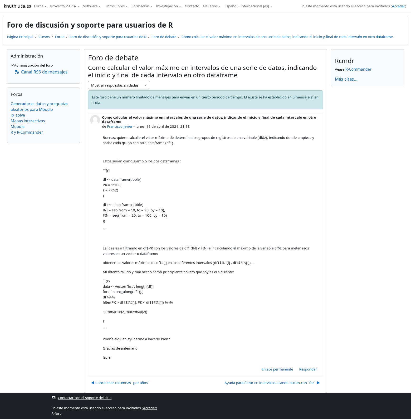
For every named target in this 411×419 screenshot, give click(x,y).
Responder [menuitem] (308, 369)
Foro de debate (164, 36)
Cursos (44, 36)
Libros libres (114, 6)
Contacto (192, 6)
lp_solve (18, 115)
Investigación (167, 6)
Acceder (398, 6)
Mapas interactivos (28, 120)
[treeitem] (43, 69)
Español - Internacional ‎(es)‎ (247, 6)
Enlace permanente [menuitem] (277, 369)
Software (90, 6)
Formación (140, 6)
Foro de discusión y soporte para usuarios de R (107, 36)
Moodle (17, 126)
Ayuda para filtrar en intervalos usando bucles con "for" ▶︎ (272, 382)
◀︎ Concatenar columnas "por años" (120, 382)
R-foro (56, 413)
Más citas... (346, 79)
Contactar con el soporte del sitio (85, 397)
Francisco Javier (119, 126)
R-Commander (358, 69)
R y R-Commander (27, 132)
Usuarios (210, 6)
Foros (38, 6)
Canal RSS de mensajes (44, 72)
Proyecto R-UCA (63, 6)
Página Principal (20, 36)
